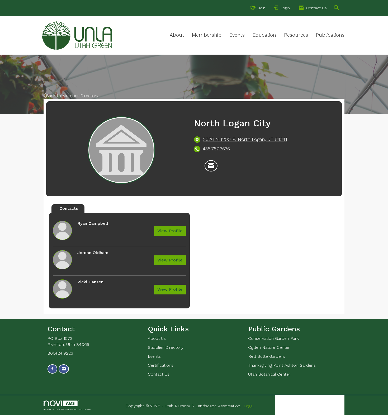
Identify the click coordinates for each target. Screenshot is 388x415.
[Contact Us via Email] (64, 369)
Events (237, 35)
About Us (157, 338)
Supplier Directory (165, 347)
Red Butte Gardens (266, 356)
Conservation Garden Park (273, 338)
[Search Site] (337, 8)
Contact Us (158, 374)
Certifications (160, 365)
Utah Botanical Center (269, 374)
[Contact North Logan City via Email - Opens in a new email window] (211, 166)
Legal (249, 405)
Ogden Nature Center (269, 347)
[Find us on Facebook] (52, 369)
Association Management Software (67, 409)
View (170, 230)
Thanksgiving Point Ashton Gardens (282, 365)
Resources (296, 35)
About (177, 35)
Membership (206, 35)
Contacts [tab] (68, 208)
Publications (330, 35)
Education (264, 35)
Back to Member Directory (72, 95)
